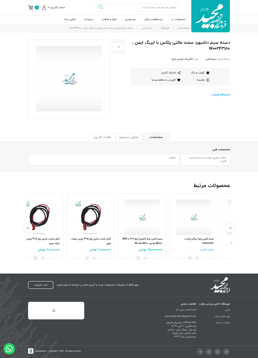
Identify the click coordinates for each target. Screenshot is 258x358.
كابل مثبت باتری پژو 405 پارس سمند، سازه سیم (155, 241)
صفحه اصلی (184, 28)
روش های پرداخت (222, 316)
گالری (227, 310)
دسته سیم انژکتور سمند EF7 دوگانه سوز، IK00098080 (104, 241)
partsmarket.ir (41, 351)
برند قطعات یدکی (153, 19)
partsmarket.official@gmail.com (180, 316)
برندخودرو (130, 19)
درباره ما (88, 19)
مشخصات (156, 137)
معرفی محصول (129, 137)
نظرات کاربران (102, 137)
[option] (206, 225)
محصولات (180, 19)
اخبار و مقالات (109, 19)
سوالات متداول (223, 322)
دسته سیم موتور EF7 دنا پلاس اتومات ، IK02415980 (55, 241)
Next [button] (230, 228)
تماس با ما (70, 19)
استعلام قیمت (220, 95)
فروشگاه (165, 28)
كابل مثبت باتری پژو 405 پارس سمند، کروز (206, 241)
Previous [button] (28, 228)
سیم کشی (147, 28)
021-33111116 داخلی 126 (186, 310)
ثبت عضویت (40, 285)
